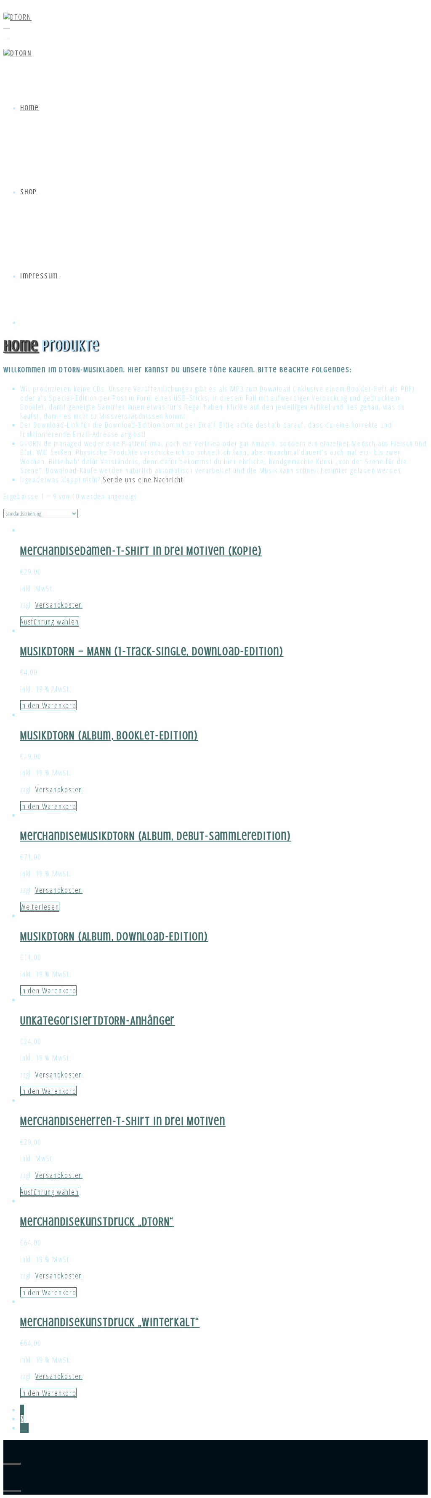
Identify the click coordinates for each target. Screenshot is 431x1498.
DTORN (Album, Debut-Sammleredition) (199, 836)
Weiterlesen (39, 907)
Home (29, 107)
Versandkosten (58, 605)
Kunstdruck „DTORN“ (127, 1221)
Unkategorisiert (59, 1020)
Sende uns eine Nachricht (143, 479)
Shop (28, 192)
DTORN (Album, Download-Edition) (127, 936)
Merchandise (50, 551)
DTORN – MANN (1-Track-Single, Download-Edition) (165, 651)
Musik (33, 651)
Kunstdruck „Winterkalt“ (140, 1322)
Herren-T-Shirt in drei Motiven (153, 1121)
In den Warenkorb (48, 705)
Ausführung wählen (49, 622)
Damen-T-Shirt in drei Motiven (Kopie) (171, 551)
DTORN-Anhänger (136, 1020)
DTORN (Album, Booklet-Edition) (122, 735)
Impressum (39, 276)
